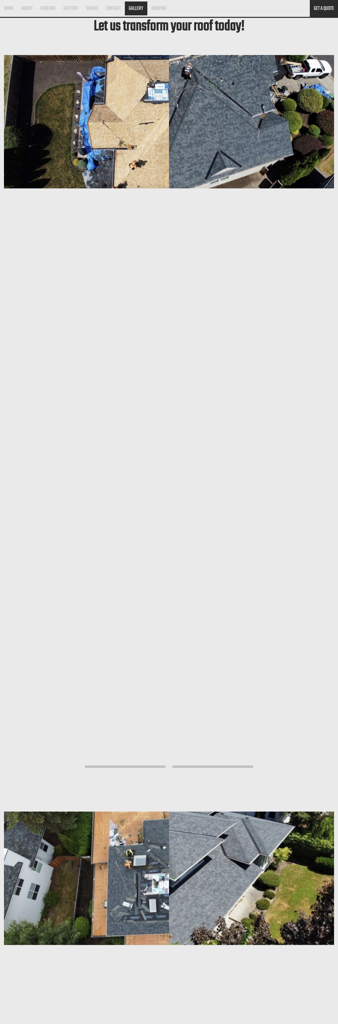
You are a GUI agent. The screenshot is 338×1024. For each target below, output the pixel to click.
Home (9, 8)
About (27, 8)
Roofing (48, 8)
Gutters (70, 8)
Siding (92, 8)
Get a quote (324, 8)
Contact (113, 8)
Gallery (136, 8)
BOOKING (158, 8)
